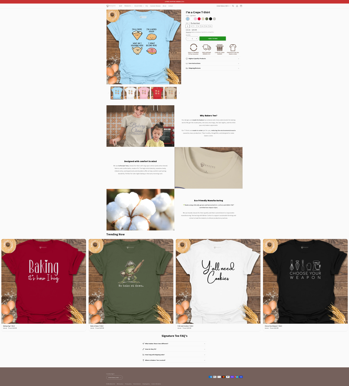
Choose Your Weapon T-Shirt (273, 326)
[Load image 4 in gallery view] (157, 93)
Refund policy (120, 384)
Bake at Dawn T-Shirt (96, 326)
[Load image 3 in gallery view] (144, 93)
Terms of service (137, 384)
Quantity (188, 35)
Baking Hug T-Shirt (9, 326)
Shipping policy (146, 384)
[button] (128, 6)
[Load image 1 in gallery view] (117, 93)
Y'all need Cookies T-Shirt (185, 326)
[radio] (187, 19)
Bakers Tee (112, 384)
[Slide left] (108, 93)
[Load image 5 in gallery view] (170, 93)
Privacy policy (128, 384)
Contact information (156, 384)
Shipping (188, 32)
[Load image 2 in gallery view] (130, 93)
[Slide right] (179, 93)
